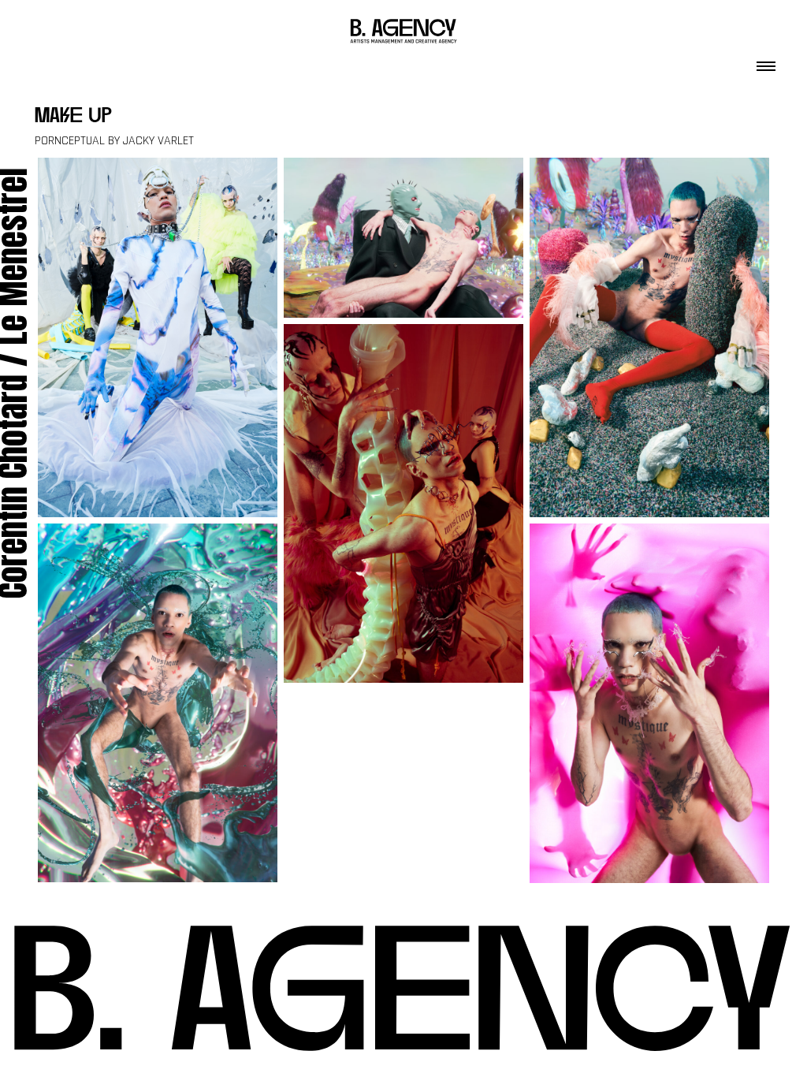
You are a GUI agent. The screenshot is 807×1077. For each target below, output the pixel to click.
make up (73, 117)
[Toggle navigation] (766, 61)
